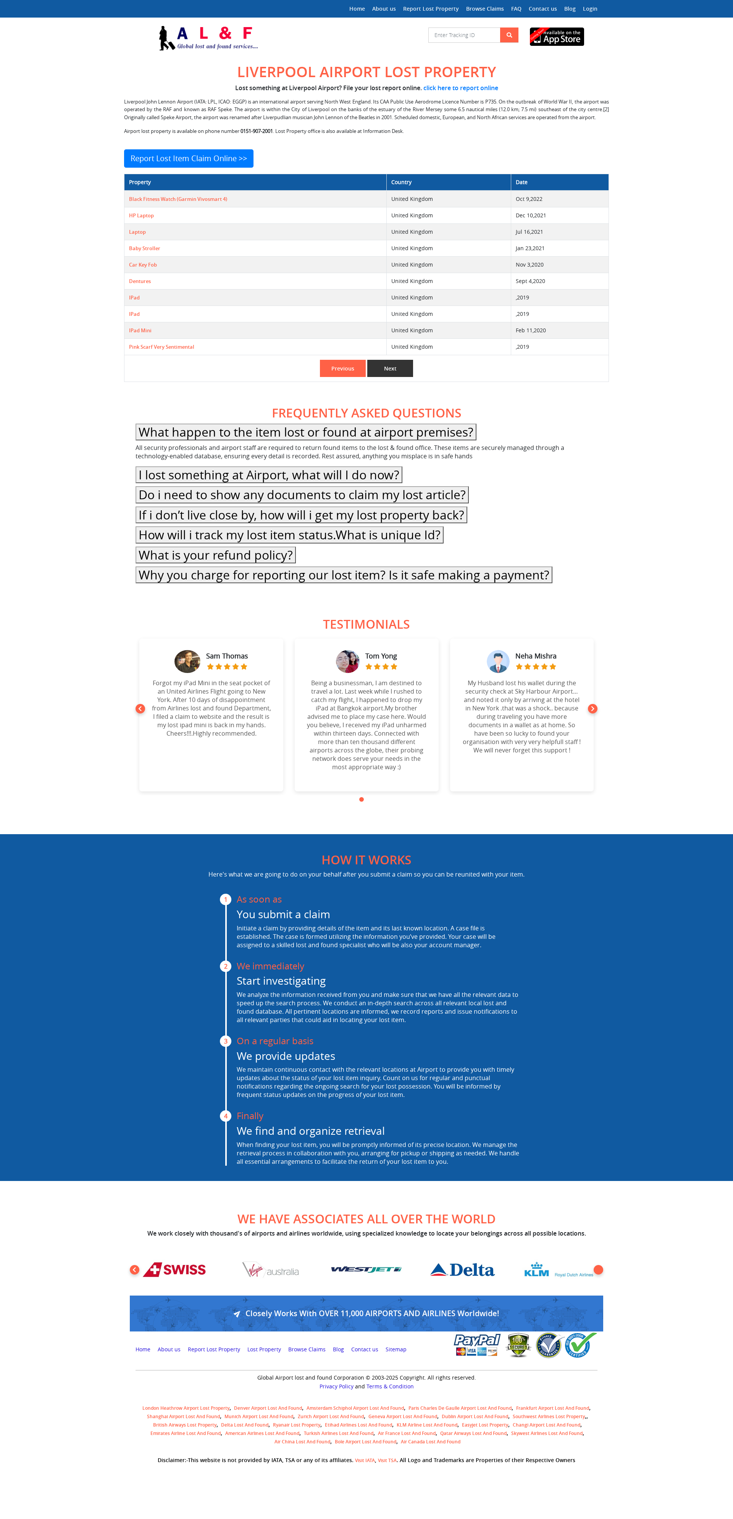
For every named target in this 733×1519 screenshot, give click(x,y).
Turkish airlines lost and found (338, 1433)
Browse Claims (485, 8)
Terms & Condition (390, 1386)
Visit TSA (387, 1460)
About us (384, 8)
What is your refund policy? (216, 555)
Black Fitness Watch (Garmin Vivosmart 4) (178, 199)
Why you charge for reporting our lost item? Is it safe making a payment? (344, 574)
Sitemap (396, 1349)
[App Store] (563, 37)
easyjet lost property (485, 1425)
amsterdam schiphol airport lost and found (355, 1408)
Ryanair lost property (296, 1425)
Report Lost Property (431, 8)
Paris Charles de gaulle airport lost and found (460, 1408)
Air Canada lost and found (430, 1441)
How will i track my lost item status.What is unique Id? (290, 534)
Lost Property (264, 1349)
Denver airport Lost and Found (268, 1408)
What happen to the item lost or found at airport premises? (306, 432)
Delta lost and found (244, 1425)
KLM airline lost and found (427, 1425)
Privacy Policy (337, 1386)
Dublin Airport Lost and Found (475, 1416)
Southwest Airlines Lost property (549, 1416)
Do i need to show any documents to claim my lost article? (302, 494)
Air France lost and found (407, 1433)
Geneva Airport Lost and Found (402, 1416)
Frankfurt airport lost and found (552, 1408)
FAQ (516, 8)
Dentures (140, 281)
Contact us (543, 8)
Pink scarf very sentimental (161, 347)
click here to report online (460, 88)
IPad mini (140, 330)
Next (390, 368)
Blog (570, 8)
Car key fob (143, 265)
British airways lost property (184, 1425)
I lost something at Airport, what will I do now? (269, 474)
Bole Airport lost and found (365, 1441)
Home (357, 8)
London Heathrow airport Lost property (185, 1408)
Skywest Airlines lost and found (547, 1433)
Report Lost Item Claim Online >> (189, 158)
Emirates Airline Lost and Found (185, 1433)
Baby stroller (144, 248)
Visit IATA (365, 1460)
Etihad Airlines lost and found (358, 1425)
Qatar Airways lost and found (473, 1433)
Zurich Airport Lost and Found (331, 1416)
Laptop (137, 232)
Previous (342, 368)
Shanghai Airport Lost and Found (183, 1416)
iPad (134, 297)
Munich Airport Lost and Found (258, 1416)
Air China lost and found (302, 1441)
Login (590, 8)
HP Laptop (141, 215)
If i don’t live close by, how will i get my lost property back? (301, 514)
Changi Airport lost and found (546, 1425)
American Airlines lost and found (262, 1433)
